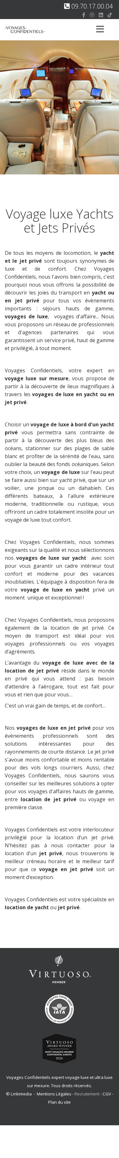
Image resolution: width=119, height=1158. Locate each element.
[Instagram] (92, 14)
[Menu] (100, 29)
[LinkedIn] (101, 14)
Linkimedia (21, 1094)
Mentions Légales (54, 1094)
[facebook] (83, 14)
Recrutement (87, 1094)
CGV (106, 1094)
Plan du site (59, 1102)
